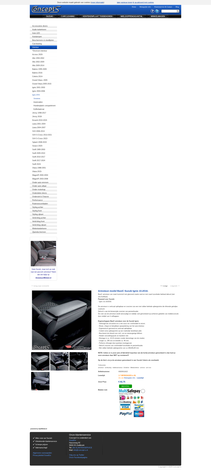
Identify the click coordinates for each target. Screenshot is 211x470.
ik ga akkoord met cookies (143, 2)
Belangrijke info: (134, 378)
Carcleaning (37, 44)
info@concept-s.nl (80, 450)
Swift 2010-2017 (38, 157)
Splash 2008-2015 (39, 142)
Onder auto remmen (40, 182)
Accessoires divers (40, 26)
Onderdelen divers (39, 193)
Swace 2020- (37, 146)
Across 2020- (37, 54)
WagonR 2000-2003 (40, 175)
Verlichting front (38, 221)
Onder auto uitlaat (39, 186)
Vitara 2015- (37, 171)
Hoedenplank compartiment (44, 106)
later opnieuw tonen (124, 2)
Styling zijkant (37, 214)
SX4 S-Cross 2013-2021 (42, 135)
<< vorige (164, 285)
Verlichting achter (39, 218)
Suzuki (49, 16)
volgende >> (175, 285)
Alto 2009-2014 (38, 65)
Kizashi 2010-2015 (39, 120)
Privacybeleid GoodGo (42, 455)
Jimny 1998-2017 (39, 113)
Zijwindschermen (39, 232)
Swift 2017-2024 (38, 160)
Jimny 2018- (37, 116)
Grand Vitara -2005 (39, 80)
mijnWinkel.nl (42, 428)
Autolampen (37, 37)
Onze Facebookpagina (78, 457)
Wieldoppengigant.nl (131, 16)
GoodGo (72, 440)
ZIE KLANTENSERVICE (82, 448)
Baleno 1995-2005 (39, 69)
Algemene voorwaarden (42, 453)
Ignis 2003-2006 (38, 91)
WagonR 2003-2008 (40, 179)
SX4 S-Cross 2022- (40, 138)
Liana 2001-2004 (38, 124)
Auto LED (36, 33)
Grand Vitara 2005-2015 (41, 84)
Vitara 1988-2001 (39, 168)
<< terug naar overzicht (40, 285)
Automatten (38, 102)
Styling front (37, 211)
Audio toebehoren (39, 29)
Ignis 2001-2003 (38, 87)
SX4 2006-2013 (38, 131)
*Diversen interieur (39, 51)
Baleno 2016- (37, 73)
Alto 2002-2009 (38, 62)
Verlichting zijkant (39, 225)
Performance (37, 200)
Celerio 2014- (37, 76)
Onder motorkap (38, 189)
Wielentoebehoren (39, 228)
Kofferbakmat (38, 109)
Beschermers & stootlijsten (43, 40)
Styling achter (37, 207)
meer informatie (97, 2)
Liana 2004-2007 (38, 127)
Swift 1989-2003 (38, 149)
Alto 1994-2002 (38, 58)
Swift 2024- (36, 164)
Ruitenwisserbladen (40, 204)
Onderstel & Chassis (40, 196)
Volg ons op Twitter (76, 455)
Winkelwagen (157, 16)
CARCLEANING (68, 16)
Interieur (35, 47)
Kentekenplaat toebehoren (97, 16)
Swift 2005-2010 (38, 153)
